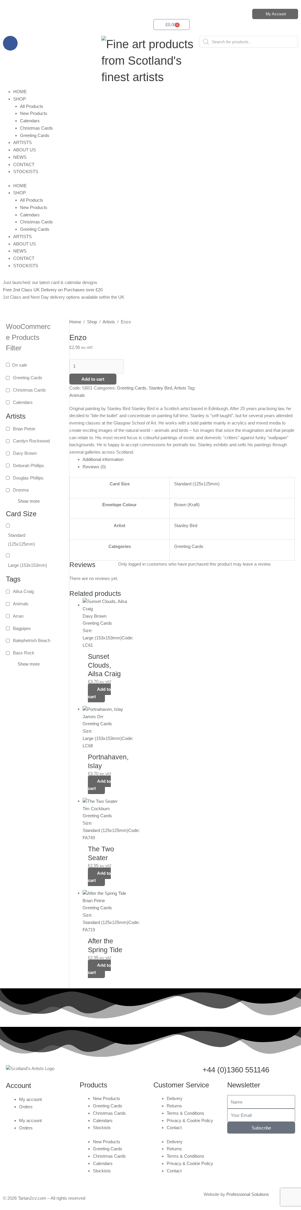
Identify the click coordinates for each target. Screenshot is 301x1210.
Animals (21, 603)
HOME (20, 91)
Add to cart (92, 379)
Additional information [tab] (103, 459)
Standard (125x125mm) (21, 539)
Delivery (175, 1098)
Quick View (107, 643)
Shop (92, 321)
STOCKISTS (25, 171)
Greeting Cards (34, 135)
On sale (19, 364)
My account (30, 1099)
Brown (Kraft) (187, 504)
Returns (174, 1105)
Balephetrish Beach (31, 640)
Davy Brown (25, 453)
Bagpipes (22, 628)
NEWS (19, 157)
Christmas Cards (36, 128)
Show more (29, 501)
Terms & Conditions (185, 1113)
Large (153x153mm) (27, 565)
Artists (109, 321)
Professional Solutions (247, 1194)
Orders (26, 1106)
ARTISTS (22, 142)
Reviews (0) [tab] (94, 466)
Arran (18, 616)
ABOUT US (24, 149)
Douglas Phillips (28, 477)
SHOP (19, 98)
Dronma (21, 489)
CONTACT (23, 164)
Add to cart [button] (99, 693)
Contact (174, 1127)
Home (75, 321)
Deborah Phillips (28, 465)
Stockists (102, 1127)
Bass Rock (23, 652)
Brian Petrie (24, 428)
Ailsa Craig (23, 591)
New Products (33, 113)
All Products (31, 106)
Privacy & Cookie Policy (190, 1120)
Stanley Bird (160, 387)
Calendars (30, 120)
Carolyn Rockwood (31, 440)
